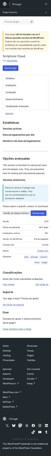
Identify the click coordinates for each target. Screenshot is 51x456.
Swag (31, 383)
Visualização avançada (17, 106)
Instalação (11, 92)
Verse (37, 262)
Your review (8, 284)
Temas (30, 350)
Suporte (9, 113)
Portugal (13, 419)
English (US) (42, 251)
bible (26, 257)
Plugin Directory (10, 12)
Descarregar (10, 68)
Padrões (31, 360)
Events (30, 373)
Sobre (6, 345)
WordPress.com (12, 392)
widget (44, 262)
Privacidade (9, 360)
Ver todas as (41, 284)
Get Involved (33, 369)
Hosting (6, 355)
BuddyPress (10, 406)
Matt (6, 397)
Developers (8, 378)
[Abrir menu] (46, 4)
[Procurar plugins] (31, 21)
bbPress (8, 402)
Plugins (30, 355)
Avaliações (11, 85)
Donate (32, 378)
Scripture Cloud (14, 56)
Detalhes (10, 78)
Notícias (7, 350)
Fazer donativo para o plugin (17, 329)
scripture (43, 257)
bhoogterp (12, 60)
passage (34, 257)
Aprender (7, 369)
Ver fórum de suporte (13, 304)
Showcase (32, 345)
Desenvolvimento (14, 99)
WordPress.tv (11, 383)
